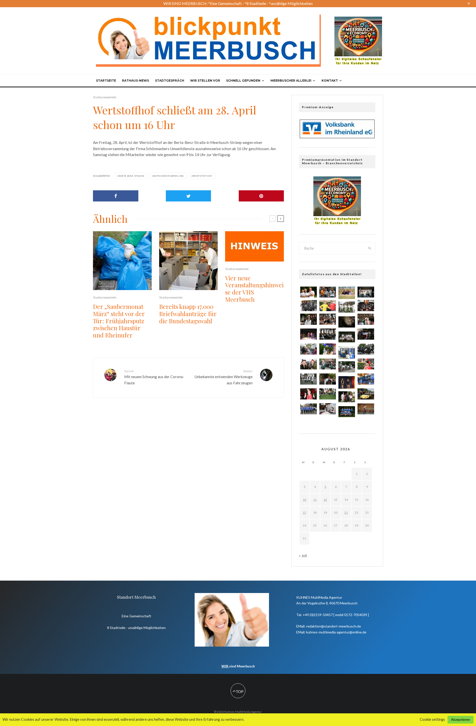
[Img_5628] (308, 379)
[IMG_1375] (365, 305)
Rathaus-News (135, 80)
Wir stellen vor (205, 80)
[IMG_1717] (327, 349)
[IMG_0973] (327, 364)
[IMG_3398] (308, 364)
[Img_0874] (308, 334)
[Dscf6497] (346, 293)
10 (304, 499)
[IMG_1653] (346, 396)
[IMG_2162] (365, 379)
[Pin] (261, 195)
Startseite (106, 80)
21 (346, 512)
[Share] (115, 195)
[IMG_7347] (327, 334)
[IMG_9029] (346, 411)
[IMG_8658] (308, 292)
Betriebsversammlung (169, 176)
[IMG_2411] (308, 349)
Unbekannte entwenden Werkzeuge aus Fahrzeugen (224, 377)
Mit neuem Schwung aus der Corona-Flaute (154, 377)
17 (304, 512)
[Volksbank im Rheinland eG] (337, 136)
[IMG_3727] (327, 393)
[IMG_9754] (365, 292)
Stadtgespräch (169, 80)
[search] (370, 248)
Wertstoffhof (202, 176)
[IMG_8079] (308, 319)
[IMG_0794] (346, 307)
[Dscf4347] (346, 382)
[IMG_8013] (365, 349)
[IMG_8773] (327, 379)
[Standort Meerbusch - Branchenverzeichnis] (358, 19)
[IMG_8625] (365, 393)
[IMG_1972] (346, 337)
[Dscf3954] (346, 352)
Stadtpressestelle (104, 97)
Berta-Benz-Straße (132, 176)
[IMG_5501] (327, 292)
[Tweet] (188, 195)
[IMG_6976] (308, 409)
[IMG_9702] (365, 364)
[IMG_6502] (327, 305)
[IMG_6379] (365, 319)
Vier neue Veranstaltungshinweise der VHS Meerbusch (254, 288)
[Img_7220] (346, 366)
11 (315, 499)
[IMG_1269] (346, 322)
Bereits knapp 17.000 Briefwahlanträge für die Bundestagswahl (187, 313)
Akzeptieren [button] (460, 719)
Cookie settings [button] (432, 719)
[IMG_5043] (308, 305)
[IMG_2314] (365, 334)
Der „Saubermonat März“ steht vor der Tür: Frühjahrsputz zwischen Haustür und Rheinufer (119, 321)
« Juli (303, 555)
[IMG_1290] (327, 319)
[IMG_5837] (365, 409)
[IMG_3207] (327, 408)
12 (325, 499)
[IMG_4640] (308, 393)
